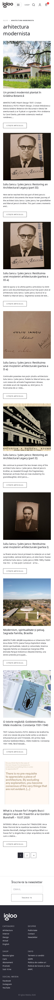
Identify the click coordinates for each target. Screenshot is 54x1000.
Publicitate (32, 930)
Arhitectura (8, 930)
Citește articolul (14, 125)
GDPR (30, 959)
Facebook (7, 981)
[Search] (33, 4)
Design (6, 937)
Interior (6, 934)
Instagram (7, 984)
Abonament (8, 962)
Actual (5, 940)
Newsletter (32, 937)
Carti (5, 959)
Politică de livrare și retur (39, 966)
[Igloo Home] (8, 5)
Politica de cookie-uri (37, 962)
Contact (31, 934)
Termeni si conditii (36, 955)
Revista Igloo (8, 955)
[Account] (39, 4)
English (6, 944)
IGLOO (5, 20)
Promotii (6, 966)
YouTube (6, 988)
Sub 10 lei (7, 969)
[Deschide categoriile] (18, 5)
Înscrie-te (27, 898)
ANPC (30, 969)
